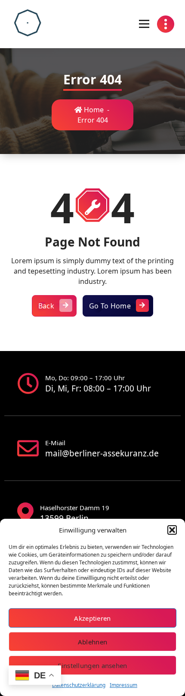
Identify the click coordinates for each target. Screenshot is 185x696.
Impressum (123, 685)
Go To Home (110, 306)
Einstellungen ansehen (92, 665)
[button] (172, 530)
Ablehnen (92, 641)
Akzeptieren (92, 618)
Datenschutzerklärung (78, 685)
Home (93, 109)
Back (46, 306)
